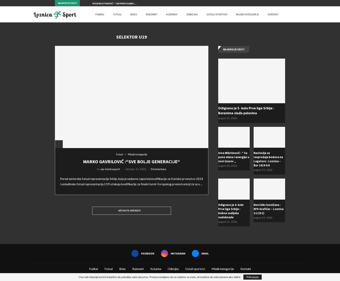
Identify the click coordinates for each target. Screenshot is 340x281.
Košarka (171, 14)
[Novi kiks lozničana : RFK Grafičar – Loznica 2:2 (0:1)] (269, 189)
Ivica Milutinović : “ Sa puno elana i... (114, 3)
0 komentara (158, 169)
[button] (83, 3)
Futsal (117, 14)
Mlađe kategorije (247, 14)
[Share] (59, 144)
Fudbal (99, 14)
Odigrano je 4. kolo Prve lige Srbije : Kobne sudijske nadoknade (231, 211)
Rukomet (151, 14)
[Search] (306, 14)
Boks (133, 14)
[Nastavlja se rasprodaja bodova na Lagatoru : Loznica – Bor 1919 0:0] (269, 137)
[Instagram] (280, 3)
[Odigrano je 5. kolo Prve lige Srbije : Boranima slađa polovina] (251, 81)
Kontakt (273, 14)
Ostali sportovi (217, 14)
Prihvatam (252, 277)
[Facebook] (275, 3)
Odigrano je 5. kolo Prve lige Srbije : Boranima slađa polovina (246, 110)
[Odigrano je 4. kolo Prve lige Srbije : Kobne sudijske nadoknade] (234, 189)
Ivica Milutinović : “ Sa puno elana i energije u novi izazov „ (233, 157)
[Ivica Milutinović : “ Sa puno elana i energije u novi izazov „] (234, 137)
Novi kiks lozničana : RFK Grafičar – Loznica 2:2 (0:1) (269, 209)
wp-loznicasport (110, 169)
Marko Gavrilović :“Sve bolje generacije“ (131, 161)
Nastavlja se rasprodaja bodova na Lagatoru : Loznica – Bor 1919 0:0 (268, 159)
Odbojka (192, 14)
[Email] (284, 3)
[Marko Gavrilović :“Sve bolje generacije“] (131, 97)
